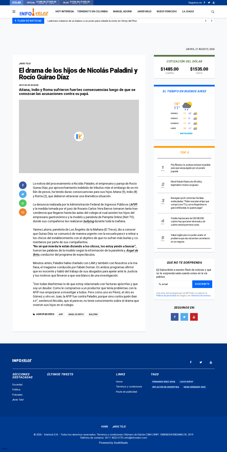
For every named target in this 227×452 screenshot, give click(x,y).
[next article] (206, 21)
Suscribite (202, 284)
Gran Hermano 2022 (194, 387)
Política (16, 389)
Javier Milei (144, 11)
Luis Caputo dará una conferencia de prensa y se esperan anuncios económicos (92, 22)
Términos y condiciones (129, 386)
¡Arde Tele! (18, 399)
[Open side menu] (13, 11)
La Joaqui (188, 11)
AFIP (133, 204)
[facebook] (23, 185)
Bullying (93, 314)
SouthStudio (121, 442)
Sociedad (17, 384)
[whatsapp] (23, 203)
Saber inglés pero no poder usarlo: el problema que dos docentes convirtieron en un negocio (190, 238)
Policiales (17, 394)
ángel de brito (76, 314)
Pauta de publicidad (126, 391)
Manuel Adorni (122, 11)
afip (61, 314)
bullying (88, 221)
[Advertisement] (113, 35)
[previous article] (212, 21)
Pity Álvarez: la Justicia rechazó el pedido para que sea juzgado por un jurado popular (191, 168)
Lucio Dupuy (186, 382)
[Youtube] (214, 2)
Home (119, 381)
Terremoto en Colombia (92, 11)
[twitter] (23, 194)
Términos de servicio (200, 295)
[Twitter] (209, 2)
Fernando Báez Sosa (163, 382)
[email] (23, 212)
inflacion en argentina (165, 387)
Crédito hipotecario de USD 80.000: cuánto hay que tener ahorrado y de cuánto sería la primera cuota (188, 221)
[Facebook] (204, 2)
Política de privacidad (166, 295)
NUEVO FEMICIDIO (167, 11)
